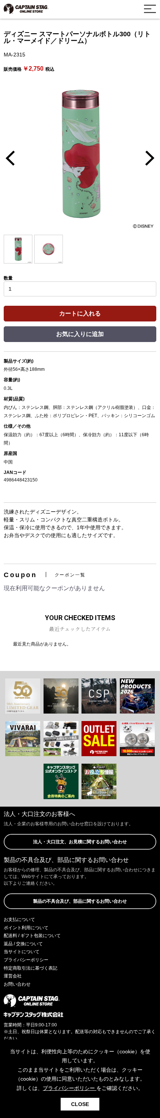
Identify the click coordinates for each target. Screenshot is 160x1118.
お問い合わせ (17, 984)
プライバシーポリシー (26, 960)
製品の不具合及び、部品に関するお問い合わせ (80, 901)
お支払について (19, 919)
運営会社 (13, 976)
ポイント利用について (26, 927)
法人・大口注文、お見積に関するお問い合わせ (80, 841)
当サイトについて (21, 951)
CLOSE (80, 1104)
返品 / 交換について (23, 943)
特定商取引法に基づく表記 (30, 968)
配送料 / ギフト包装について (32, 935)
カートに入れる (80, 313)
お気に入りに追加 (80, 334)
